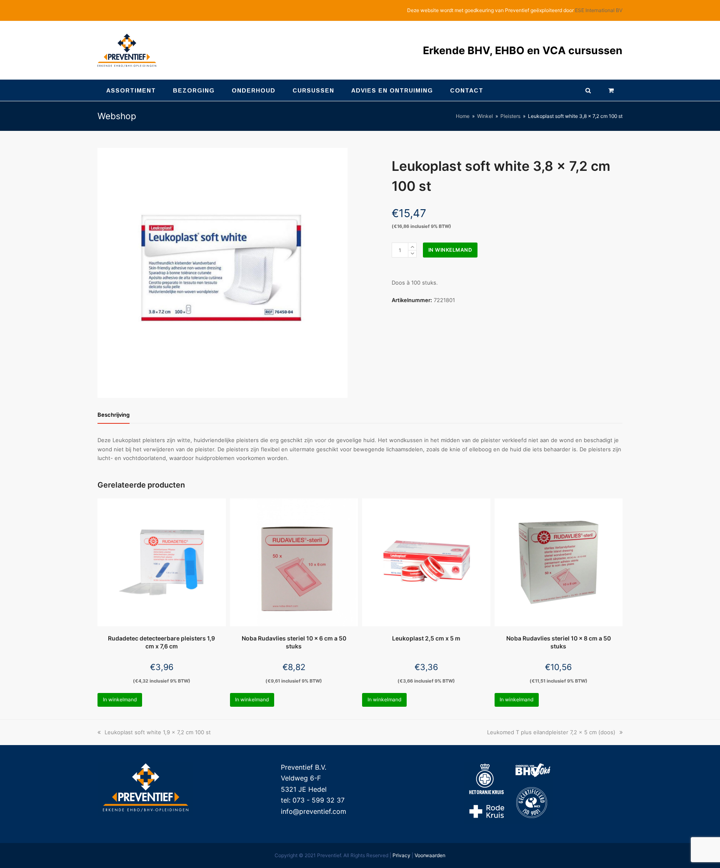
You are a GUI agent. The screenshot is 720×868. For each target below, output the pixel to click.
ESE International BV (598, 10)
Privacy (401, 855)
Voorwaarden (430, 855)
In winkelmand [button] (120, 699)
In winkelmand (450, 250)
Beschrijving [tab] (114, 414)
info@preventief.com (313, 811)
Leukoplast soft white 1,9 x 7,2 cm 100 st (157, 732)
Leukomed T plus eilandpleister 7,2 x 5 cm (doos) (551, 732)
